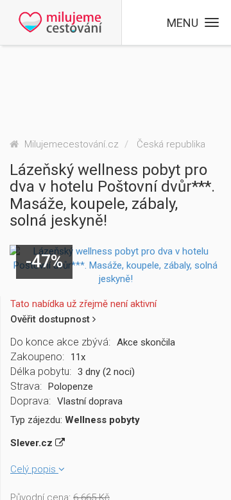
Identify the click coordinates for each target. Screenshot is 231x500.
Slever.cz (32, 443)
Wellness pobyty (102, 420)
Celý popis (34, 469)
